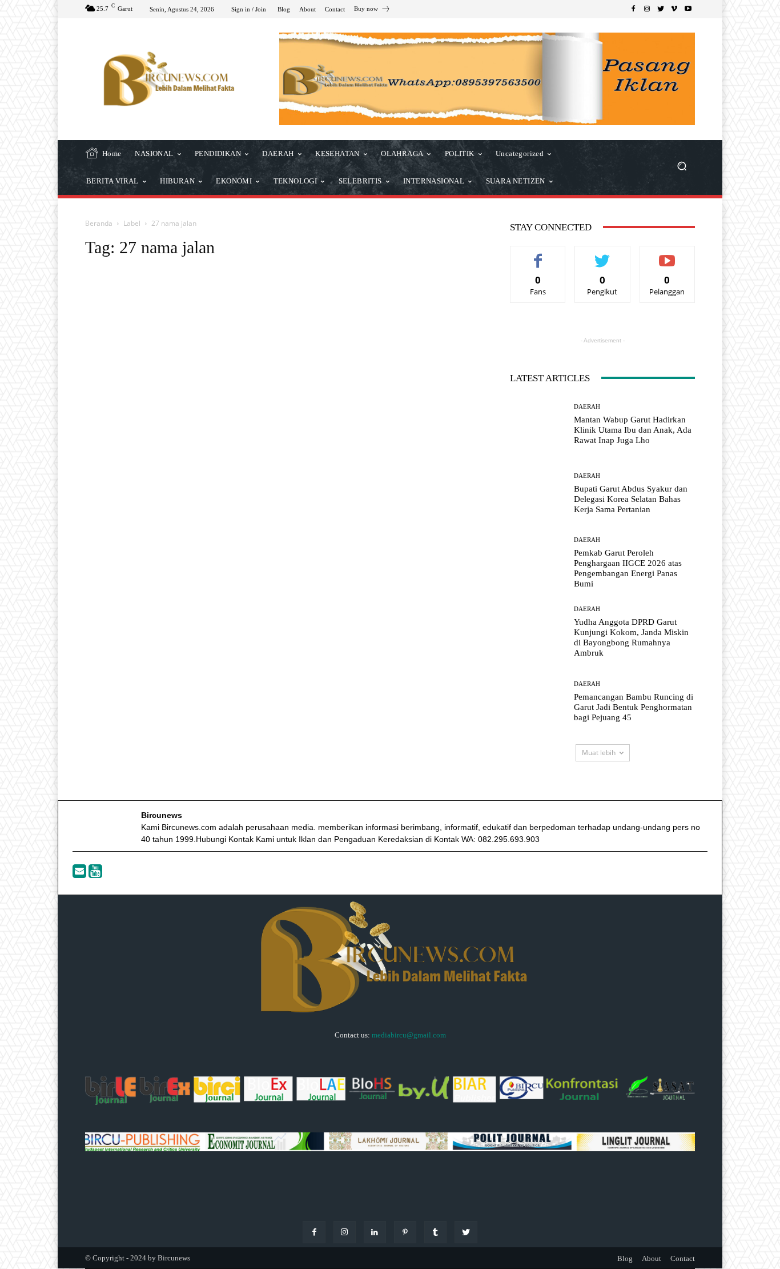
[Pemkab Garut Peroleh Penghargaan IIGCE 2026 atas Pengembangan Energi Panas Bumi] (537, 562)
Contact (682, 1258)
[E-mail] (81, 874)
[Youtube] (95, 874)
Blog (625, 1258)
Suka (538, 254)
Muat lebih (599, 752)
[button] (681, 167)
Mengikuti (602, 254)
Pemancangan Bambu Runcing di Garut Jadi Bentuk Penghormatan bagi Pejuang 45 (633, 707)
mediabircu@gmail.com (409, 1035)
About (651, 1258)
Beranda (98, 223)
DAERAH (587, 407)
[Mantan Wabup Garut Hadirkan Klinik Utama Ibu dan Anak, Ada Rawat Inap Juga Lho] (537, 424)
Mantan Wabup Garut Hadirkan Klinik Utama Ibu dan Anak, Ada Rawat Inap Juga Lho (632, 430)
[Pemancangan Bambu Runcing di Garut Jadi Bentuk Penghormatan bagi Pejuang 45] (537, 701)
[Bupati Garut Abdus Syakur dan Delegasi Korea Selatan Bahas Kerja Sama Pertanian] (537, 493)
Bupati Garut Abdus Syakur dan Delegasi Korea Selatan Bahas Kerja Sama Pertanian (630, 499)
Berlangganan (667, 254)
